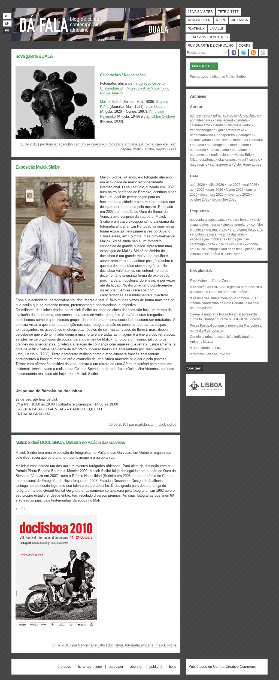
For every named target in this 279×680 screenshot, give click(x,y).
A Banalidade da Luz (205, 348)
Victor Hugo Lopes (247, 164)
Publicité (155, 666)
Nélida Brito (243, 155)
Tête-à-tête (228, 12)
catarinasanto (200, 125)
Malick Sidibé (110, 102)
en (7, 23)
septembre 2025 (224, 199)
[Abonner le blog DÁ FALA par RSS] (253, 52)
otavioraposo (228, 160)
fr (7, 30)
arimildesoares (201, 120)
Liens (173, 666)
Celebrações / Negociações (122, 75)
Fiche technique (90, 666)
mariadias (240, 140)
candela (242, 120)
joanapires (245, 135)
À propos (64, 666)
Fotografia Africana (123, 144)
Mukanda (239, 20)
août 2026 (197, 185)
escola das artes (232, 234)
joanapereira (225, 135)
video (238, 254)
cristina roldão (216, 229)
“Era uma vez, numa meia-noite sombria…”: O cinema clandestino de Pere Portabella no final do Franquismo (224, 303)
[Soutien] (205, 393)
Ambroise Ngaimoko (91, 144)
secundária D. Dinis (218, 254)
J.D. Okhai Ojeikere (159, 116)
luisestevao (222, 140)
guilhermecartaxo (231, 130)
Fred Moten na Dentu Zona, (210, 281)
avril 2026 (197, 190)
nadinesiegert (221, 155)
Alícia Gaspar (249, 115)
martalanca (144, 424)
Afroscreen (199, 20)
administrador (200, 115)
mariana (198, 145)
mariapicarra (239, 145)
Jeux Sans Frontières (208, 37)
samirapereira (220, 164)
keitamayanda (200, 140)
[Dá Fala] (44, 23)
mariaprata (198, 150)
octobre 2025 (200, 199)
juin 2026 (234, 185)
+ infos (21, 509)
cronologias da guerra (246, 229)
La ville (216, 29)
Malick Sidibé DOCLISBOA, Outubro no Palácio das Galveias (70, 442)
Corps (244, 45)
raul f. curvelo (250, 160)
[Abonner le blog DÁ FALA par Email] (263, 52)
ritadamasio (198, 164)
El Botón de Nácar (205, 234)
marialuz (257, 140)
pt (7, 16)
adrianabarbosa (225, 115)
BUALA (158, 29)
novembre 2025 (238, 194)
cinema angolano (235, 224)
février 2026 (235, 190)
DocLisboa (115, 645)
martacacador (219, 150)
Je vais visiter (200, 12)
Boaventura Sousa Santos (208, 220)
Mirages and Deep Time (225, 249)
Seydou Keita (166, 149)
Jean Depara (155, 107)
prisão (249, 249)
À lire (221, 20)
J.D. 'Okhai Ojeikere (153, 144)
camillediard (224, 120)
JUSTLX (240, 244)
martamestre (199, 155)
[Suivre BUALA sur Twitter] (243, 52)
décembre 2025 (212, 194)
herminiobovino (201, 135)
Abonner (136, 666)
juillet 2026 (216, 185)
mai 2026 (250, 185)
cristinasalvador (239, 125)
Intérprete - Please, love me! (210, 354)
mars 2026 (215, 190)
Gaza (211, 244)
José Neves (226, 244)
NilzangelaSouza (203, 160)
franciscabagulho (59, 144)
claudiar (219, 125)
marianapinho (217, 145)
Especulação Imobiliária (207, 239)
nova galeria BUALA (34, 56)
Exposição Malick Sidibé (38, 167)
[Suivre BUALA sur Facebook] (233, 52)
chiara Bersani (240, 220)
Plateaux (196, 29)
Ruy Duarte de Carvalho (210, 45)
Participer (116, 666)
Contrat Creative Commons (234, 666)
